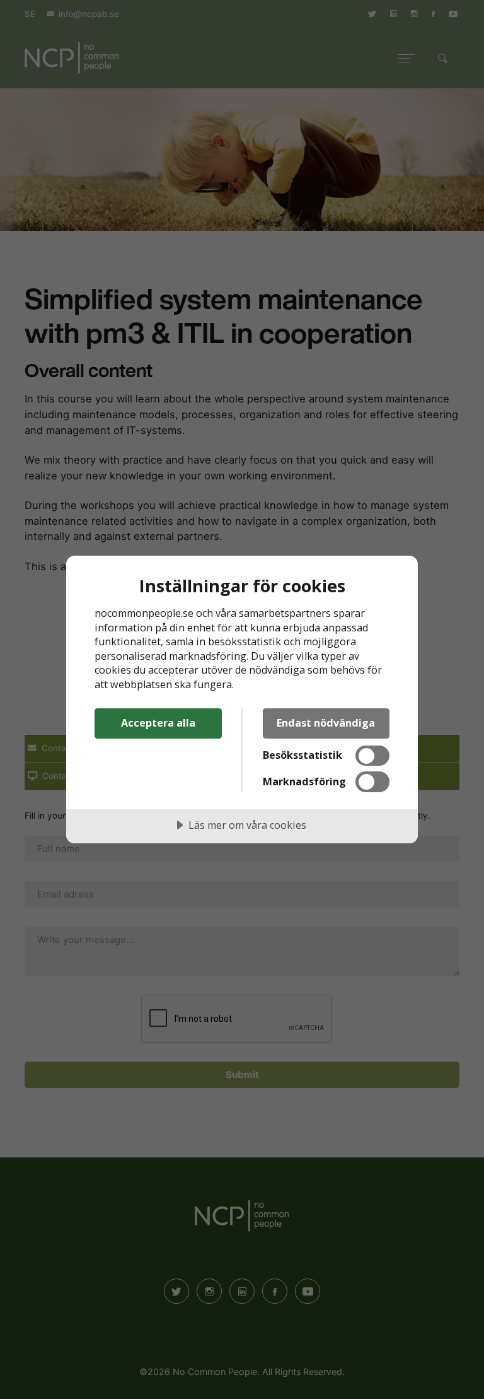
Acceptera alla (158, 723)
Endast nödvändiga (326, 723)
